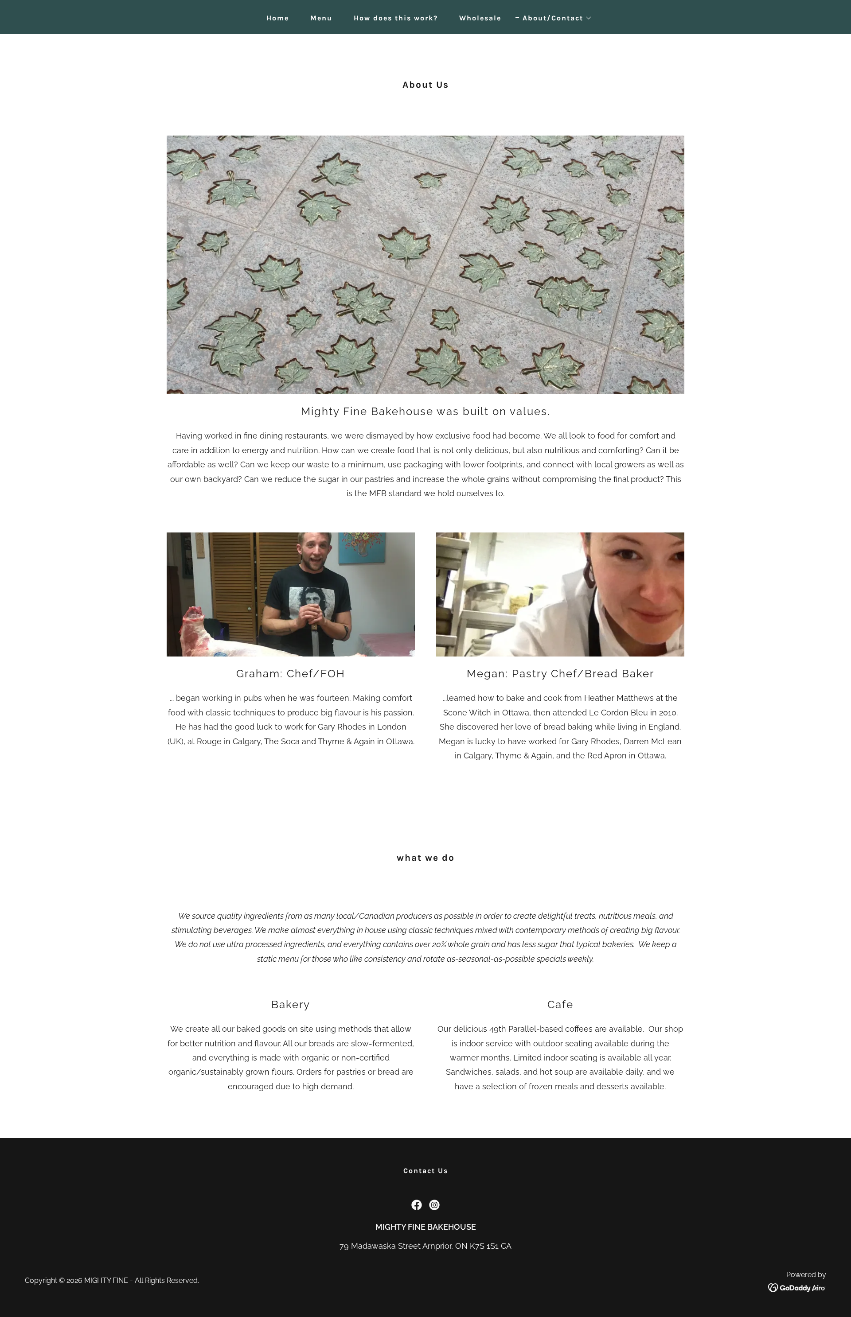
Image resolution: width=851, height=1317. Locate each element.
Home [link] (277, 18)
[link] (417, 1205)
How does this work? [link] (396, 18)
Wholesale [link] (480, 18)
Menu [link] (321, 18)
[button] (553, 18)
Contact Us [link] (425, 1170)
